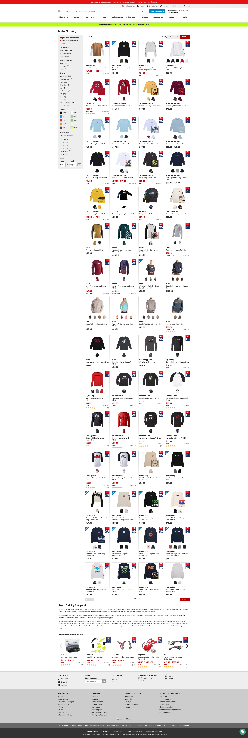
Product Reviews (131, 704)
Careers (94, 699)
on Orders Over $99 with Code (124, 24)
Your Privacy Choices (97, 725)
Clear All (64, 44)
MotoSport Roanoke (99, 715)
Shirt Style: (70, 41)
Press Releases (97, 702)
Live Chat (178, 6)
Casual (67, 21)
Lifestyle (128, 702)
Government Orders (99, 712)
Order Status (63, 699)
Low (62, 162)
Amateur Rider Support (167, 702)
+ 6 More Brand (65, 106)
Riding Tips (129, 696)
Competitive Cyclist (135, 731)
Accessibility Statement (143, 725)
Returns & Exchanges (66, 702)
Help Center (62, 712)
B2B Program (96, 707)
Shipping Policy (113, 725)
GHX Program (96, 710)
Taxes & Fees (126, 725)
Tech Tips (128, 699)
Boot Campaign (164, 712)
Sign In (60, 696)
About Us (94, 696)
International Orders (66, 715)
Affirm (60, 707)
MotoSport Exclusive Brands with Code (124, 2)
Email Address (91, 678)
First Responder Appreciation (170, 710)
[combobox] (173, 37)
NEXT (184, 37)
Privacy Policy (77, 725)
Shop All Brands (170, 725)
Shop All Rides (184, 725)
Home (60, 21)
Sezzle (60, 710)
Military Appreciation (166, 707)
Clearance (63, 154)
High (70, 162)
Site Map (158, 725)
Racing (127, 707)
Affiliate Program (97, 704)
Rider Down (163, 696)
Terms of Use (64, 725)
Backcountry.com (118, 731)
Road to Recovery (165, 699)
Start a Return (63, 704)
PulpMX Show (164, 704)
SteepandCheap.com (154, 731)
